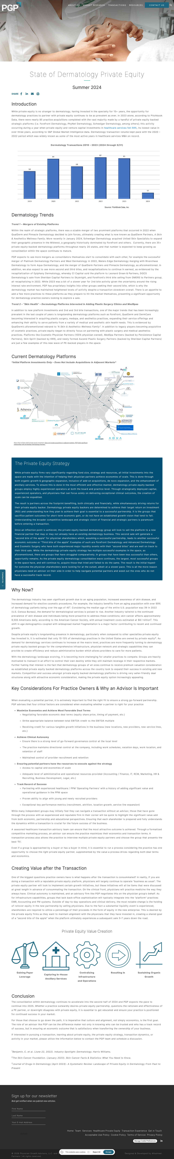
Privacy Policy (154, 1135)
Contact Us (156, 5)
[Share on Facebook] (21, 94)
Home (70, 1131)
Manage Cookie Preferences (145, 1141)
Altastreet (157, 1153)
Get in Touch (155, 1131)
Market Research (94, 5)
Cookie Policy (118, 1135)
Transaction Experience (134, 1131)
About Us (74, 5)
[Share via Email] (32, 94)
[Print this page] (38, 94)
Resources (136, 5)
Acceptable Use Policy (97, 1135)
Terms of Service (136, 1135)
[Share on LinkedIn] (26, 94)
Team (78, 1131)
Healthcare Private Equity (106, 1131)
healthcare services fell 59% (120, 127)
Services (87, 1131)
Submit (24, 1133)
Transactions (117, 5)
